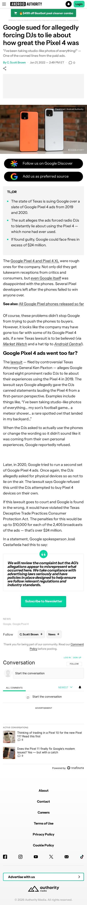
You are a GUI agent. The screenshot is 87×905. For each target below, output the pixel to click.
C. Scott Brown (16, 62)
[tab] (14, 687)
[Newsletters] (67, 857)
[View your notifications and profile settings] (80, 687)
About (44, 790)
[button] (43, 4)
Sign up (77, 657)
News (7, 618)
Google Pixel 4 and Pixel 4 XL (35, 261)
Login (79, 4)
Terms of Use (43, 823)
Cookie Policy (43, 845)
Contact (43, 801)
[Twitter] (51, 857)
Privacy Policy (43, 834)
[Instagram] (20, 857)
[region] (43, 713)
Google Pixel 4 (21, 623)
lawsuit (16, 362)
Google (7, 623)
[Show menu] (4, 4)
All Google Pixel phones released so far (51, 304)
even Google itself (46, 278)
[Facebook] (5, 857)
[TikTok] (82, 857)
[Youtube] (36, 857)
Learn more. (73, 20)
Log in (67, 657)
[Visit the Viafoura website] (75, 768)
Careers (44, 812)
